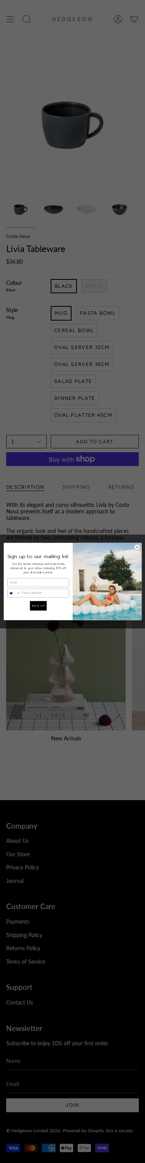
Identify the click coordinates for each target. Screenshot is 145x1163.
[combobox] (13, 593)
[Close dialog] (137, 547)
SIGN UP (37, 606)
